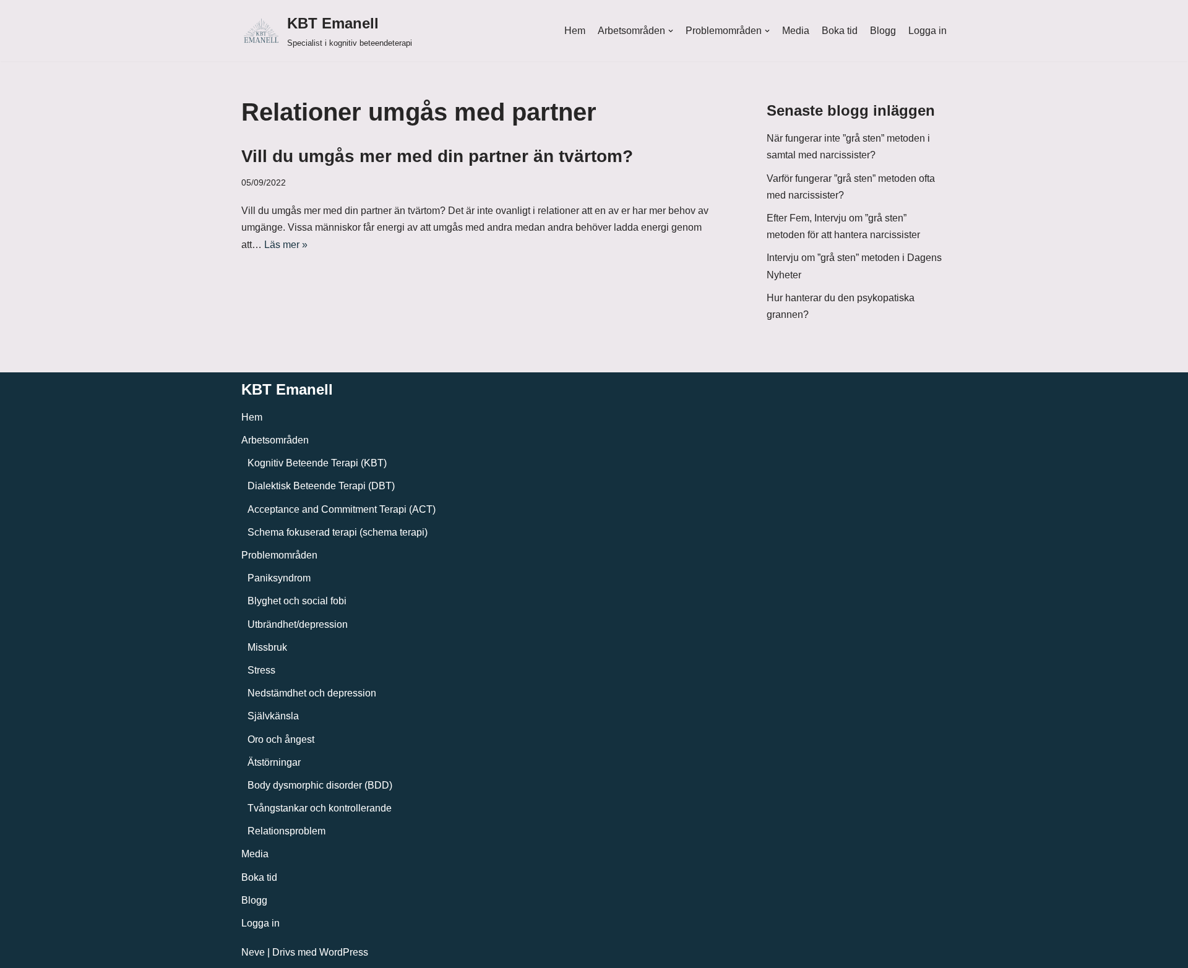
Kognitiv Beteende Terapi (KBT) (317, 463)
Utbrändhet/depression (298, 624)
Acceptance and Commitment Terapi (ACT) (342, 509)
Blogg (883, 30)
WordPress (343, 952)
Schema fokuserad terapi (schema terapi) (338, 532)
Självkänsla (273, 716)
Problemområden (279, 555)
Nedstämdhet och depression (312, 693)
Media (795, 30)
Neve (253, 952)
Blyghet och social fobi (297, 601)
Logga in (927, 30)
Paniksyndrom (279, 578)
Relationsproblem (286, 831)
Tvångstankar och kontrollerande (320, 808)
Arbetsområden (275, 440)
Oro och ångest (281, 739)
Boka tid (840, 30)
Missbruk (267, 647)
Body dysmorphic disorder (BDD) (320, 785)
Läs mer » (286, 244)
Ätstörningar (274, 762)
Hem (574, 30)
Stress (261, 670)
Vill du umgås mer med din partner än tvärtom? (437, 156)
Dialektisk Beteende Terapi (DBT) (321, 486)
